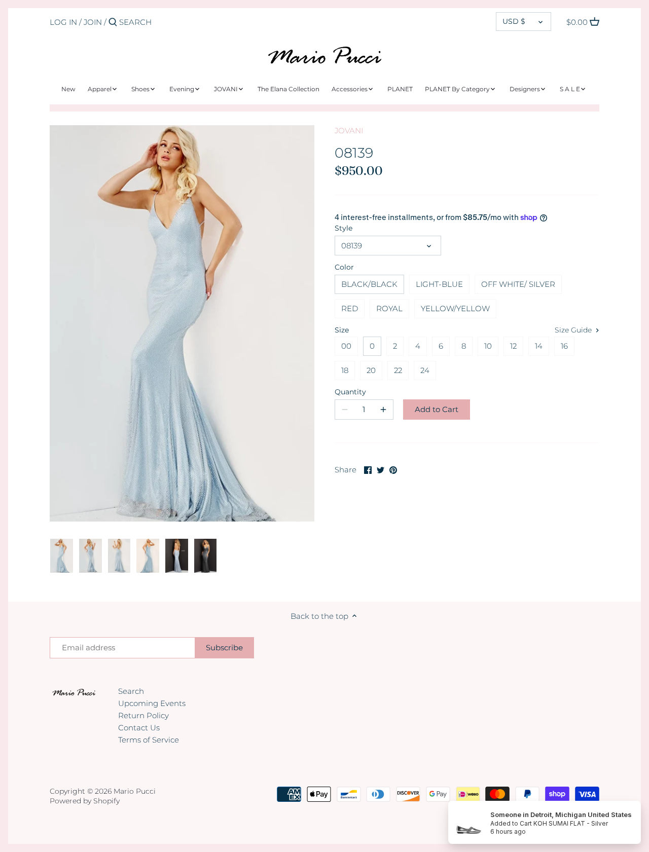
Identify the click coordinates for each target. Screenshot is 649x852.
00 (346, 346)
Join (93, 22)
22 (398, 370)
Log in (63, 22)
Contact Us (139, 727)
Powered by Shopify (85, 801)
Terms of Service (148, 740)
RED (349, 308)
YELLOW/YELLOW (455, 308)
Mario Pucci (135, 791)
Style (343, 228)
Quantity (350, 392)
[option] (62, 556)
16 (564, 346)
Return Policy (143, 715)
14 (539, 346)
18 (344, 370)
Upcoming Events (152, 703)
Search (131, 691)
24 (424, 370)
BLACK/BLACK (369, 284)
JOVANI (349, 130)
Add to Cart (436, 409)
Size (342, 330)
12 (513, 346)
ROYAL (389, 308)
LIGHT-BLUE (439, 284)
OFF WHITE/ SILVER (518, 284)
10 (488, 346)
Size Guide (574, 330)
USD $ (513, 21)
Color (344, 267)
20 (371, 370)
